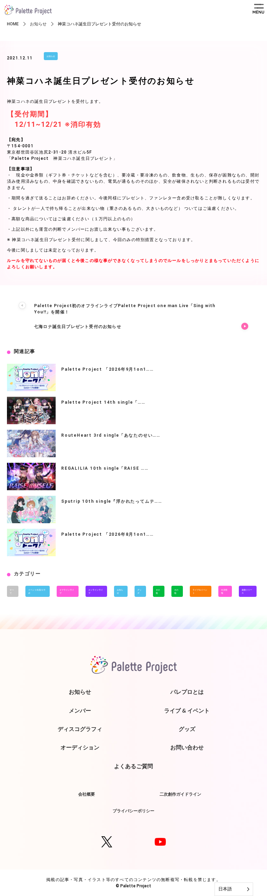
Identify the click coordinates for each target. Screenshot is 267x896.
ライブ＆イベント (200, 591)
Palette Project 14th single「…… (103, 402)
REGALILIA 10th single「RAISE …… (104, 468)
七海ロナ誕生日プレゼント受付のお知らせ (77, 326)
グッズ (139, 591)
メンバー (80, 710)
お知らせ (51, 56)
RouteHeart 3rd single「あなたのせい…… (110, 435)
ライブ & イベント (187, 710)
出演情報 (224, 591)
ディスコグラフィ (80, 728)
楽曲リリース (247, 591)
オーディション (79, 747)
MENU (258, 12)
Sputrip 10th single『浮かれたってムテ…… (111, 501)
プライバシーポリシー (133, 810)
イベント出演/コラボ (37, 591)
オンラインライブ (95, 591)
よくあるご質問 (133, 766)
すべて (12, 591)
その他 (158, 591)
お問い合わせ (187, 747)
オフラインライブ (66, 591)
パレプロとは (187, 691)
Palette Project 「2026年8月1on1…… (107, 534)
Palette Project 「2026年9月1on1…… (107, 369)
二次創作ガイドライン (180, 794)
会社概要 (86, 794)
